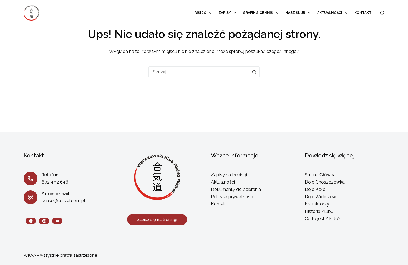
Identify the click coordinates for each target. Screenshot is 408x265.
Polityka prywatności (232, 196)
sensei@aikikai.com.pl (63, 200)
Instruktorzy (317, 204)
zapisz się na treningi (157, 219)
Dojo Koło (315, 189)
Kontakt (362, 13)
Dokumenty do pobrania (236, 189)
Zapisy (224, 13)
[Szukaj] (382, 13)
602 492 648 (55, 182)
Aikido (200, 13)
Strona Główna (320, 174)
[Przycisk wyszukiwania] (254, 72)
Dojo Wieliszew (320, 196)
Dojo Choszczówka (325, 182)
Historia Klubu (319, 211)
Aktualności (329, 13)
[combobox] (199, 71)
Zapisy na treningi (229, 174)
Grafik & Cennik (258, 13)
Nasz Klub (295, 13)
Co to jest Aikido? (323, 218)
